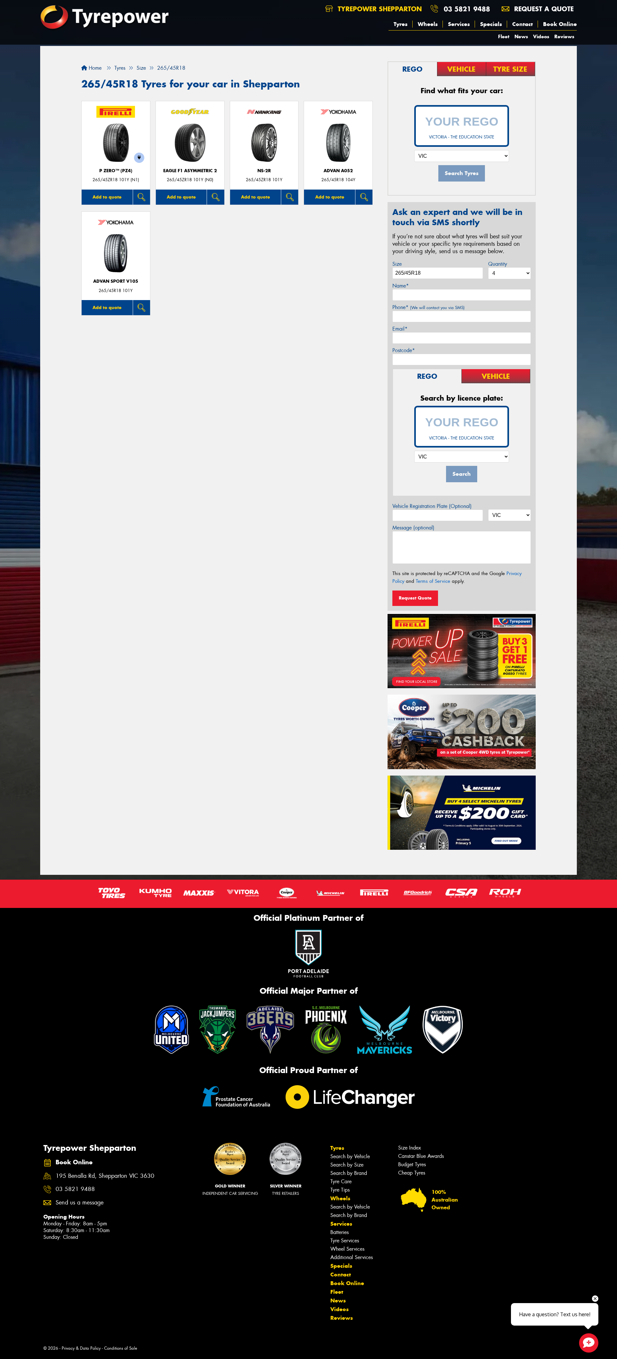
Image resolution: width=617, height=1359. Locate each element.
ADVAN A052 (338, 170)
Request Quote (415, 598)
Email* (399, 328)
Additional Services (351, 1257)
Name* (400, 285)
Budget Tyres (412, 1164)
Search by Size (346, 1164)
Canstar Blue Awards (421, 1156)
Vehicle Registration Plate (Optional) (432, 506)
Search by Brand (348, 1173)
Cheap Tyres (411, 1172)
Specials (491, 24)
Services (459, 24)
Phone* (428, 307)
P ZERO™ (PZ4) (115, 170)
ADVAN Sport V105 (115, 281)
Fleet (503, 36)
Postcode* (403, 350)
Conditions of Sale (120, 1348)
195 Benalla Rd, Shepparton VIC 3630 (105, 1176)
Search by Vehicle (350, 1156)
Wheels (428, 24)
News (521, 36)
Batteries (339, 1232)
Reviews (564, 36)
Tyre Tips (340, 1189)
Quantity (497, 264)
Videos (541, 36)
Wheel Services (347, 1249)
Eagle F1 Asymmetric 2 (190, 170)
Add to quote (107, 197)
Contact (522, 24)
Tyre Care (341, 1181)
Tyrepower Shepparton (378, 9)
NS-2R (264, 170)
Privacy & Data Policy (81, 1348)
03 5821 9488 (467, 9)
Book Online (560, 24)
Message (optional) (413, 527)
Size (397, 264)
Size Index (409, 1147)
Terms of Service (433, 581)
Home (94, 68)
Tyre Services (344, 1240)
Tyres (400, 24)
